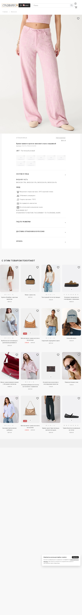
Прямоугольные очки (71, 382)
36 (41, 158)
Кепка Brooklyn (71, 338)
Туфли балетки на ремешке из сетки (71, 429)
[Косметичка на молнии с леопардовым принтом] (50, 365)
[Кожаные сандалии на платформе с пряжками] (71, 278)
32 (21, 158)
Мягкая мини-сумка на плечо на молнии (30, 339)
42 (21, 164)
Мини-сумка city (30, 295)
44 (31, 164)
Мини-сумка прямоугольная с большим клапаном (10, 383)
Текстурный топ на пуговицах (51, 297)
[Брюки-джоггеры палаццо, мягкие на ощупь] (50, 409)
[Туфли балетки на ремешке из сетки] (71, 409)
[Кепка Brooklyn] (71, 322)
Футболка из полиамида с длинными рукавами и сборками (9, 342)
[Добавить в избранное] (17, 267)
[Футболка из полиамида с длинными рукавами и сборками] (9, 322)
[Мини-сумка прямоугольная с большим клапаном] (9, 365)
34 (31, 158)
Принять (75, 557)
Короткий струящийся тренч (51, 340)
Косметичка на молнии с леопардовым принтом (51, 383)
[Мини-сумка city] (30, 278)
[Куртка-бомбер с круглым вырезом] (9, 278)
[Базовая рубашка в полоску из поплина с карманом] (30, 365)
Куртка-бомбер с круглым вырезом (9, 298)
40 (61, 158)
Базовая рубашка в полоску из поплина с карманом (30, 385)
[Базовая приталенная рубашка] (9, 409)
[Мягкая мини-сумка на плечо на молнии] (30, 322)
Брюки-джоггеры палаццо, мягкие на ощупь (50, 429)
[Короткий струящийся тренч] (50, 322)
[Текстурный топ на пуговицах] (50, 278)
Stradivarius (21, 138)
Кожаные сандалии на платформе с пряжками (71, 298)
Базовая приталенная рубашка (10, 429)
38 (51, 158)
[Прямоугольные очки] (71, 365)
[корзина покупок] (76, 7)
